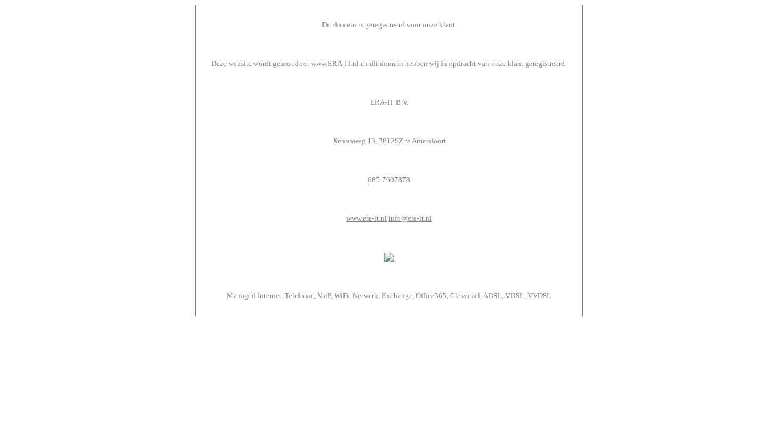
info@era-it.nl (410, 218)
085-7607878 (389, 179)
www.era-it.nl (366, 218)
